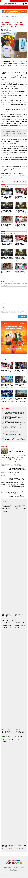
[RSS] (21, 863)
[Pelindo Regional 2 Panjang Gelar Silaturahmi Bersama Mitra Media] (21, 379)
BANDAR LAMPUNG (5, 20)
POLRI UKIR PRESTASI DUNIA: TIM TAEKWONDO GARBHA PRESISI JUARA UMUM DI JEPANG (7, 386)
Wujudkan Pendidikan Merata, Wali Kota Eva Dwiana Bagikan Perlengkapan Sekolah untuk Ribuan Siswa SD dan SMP (15, 423)
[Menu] (2, 4)
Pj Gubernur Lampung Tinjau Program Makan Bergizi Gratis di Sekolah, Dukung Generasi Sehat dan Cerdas (15, 438)
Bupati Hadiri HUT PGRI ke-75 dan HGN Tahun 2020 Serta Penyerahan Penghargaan (14, 433)
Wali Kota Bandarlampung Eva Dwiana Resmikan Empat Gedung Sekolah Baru (14, 413)
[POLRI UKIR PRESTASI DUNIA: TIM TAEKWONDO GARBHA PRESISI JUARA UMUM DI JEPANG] (7, 379)
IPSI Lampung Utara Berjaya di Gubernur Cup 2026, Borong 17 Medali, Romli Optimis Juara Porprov (18, 460)
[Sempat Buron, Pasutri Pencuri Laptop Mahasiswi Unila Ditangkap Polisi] (7, 219)
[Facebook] (7, 863)
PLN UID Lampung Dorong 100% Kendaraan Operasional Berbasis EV (20, 615)
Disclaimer (18, 869)
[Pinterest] (13, 863)
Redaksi (10, 867)
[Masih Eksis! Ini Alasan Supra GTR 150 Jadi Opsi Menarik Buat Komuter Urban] (7, 790)
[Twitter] (10, 863)
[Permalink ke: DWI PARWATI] (2, 29)
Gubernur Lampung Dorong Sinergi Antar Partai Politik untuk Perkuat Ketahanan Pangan (20, 372)
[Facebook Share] (14, 182)
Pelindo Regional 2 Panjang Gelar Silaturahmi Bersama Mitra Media (20, 386)
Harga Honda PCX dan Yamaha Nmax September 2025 (20, 847)
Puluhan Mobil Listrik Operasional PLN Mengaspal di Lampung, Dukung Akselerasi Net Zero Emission (7, 731)
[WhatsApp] (18, 863)
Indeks (5, 867)
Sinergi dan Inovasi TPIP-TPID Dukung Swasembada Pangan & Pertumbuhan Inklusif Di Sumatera (21, 400)
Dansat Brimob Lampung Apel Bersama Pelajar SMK (14, 418)
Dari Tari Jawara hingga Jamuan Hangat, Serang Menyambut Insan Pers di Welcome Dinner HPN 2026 (7, 400)
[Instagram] (15, 863)
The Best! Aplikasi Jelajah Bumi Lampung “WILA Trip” (15, 428)
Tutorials (16, 867)
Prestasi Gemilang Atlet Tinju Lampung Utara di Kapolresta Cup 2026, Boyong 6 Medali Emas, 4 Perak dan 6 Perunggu (17, 479)
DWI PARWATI (6, 29)
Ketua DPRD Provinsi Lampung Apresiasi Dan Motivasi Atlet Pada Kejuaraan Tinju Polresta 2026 (17, 487)
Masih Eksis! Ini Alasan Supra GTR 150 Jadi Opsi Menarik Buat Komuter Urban (7, 847)
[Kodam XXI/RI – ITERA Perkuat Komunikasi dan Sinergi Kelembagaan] (7, 205)
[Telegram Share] (23, 182)
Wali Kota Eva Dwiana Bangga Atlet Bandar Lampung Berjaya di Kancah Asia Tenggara (18, 469)
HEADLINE (12, 20)
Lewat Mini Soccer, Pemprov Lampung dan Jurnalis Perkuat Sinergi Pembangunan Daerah (16, 495)
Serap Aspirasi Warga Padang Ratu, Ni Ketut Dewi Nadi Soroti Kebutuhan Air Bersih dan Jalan (20, 226)
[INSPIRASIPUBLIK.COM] (9, 4)
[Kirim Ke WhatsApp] (26, 182)
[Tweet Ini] (17, 182)
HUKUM (17, 20)
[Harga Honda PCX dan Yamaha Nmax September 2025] (20, 790)
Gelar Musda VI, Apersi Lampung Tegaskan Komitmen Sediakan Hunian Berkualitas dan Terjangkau (6, 198)
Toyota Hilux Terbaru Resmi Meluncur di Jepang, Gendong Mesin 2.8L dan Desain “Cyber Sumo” (7, 615)
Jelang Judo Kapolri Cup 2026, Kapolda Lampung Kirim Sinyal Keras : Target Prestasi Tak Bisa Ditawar (17, 450)
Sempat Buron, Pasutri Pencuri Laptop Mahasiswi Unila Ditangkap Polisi (6, 226)
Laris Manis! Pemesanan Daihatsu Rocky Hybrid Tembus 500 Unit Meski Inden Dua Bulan (20, 731)
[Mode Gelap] (24, 4)
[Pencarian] (26, 4)
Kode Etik (22, 867)
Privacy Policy (10, 869)
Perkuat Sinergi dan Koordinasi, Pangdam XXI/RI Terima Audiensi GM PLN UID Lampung (20, 212)
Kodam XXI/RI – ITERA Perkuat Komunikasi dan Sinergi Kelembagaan (7, 211)
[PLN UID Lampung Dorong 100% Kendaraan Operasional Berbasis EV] (20, 558)
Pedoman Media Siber (14, 870)
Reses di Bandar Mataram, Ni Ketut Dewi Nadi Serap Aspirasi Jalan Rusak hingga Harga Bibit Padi (20, 197)
